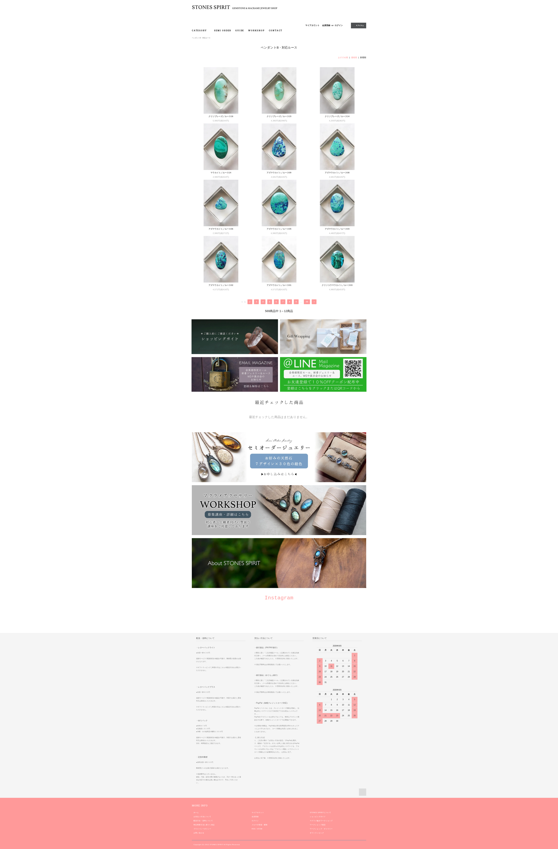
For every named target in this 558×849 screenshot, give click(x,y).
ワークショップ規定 (318, 825)
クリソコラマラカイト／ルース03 (337, 285)
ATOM (259, 829)
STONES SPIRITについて (320, 812)
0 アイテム (360, 25)
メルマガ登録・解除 (260, 825)
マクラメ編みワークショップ (321, 821)
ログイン (339, 25)
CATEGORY (200, 30)
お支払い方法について (202, 816)
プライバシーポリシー (202, 829)
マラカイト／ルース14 (221, 172)
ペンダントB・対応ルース (201, 38)
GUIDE (239, 30)
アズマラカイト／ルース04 (337, 229)
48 (307, 302)
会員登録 (326, 25)
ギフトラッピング (317, 833)
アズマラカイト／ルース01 (279, 285)
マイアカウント (312, 25)
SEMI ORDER (222, 30)
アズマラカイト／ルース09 (279, 172)
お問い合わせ (199, 833)
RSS (253, 829)
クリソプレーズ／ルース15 (279, 116)
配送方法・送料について (203, 821)
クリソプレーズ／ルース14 (337, 116)
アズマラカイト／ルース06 (221, 229)
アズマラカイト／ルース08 (337, 172)
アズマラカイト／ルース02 (221, 285)
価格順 (354, 57)
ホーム (196, 812)
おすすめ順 (343, 57)
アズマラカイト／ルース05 (279, 229)
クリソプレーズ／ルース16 (221, 116)
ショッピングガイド (318, 816)
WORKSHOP (256, 30)
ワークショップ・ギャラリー (321, 829)
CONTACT (275, 30)
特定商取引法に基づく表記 (204, 825)
